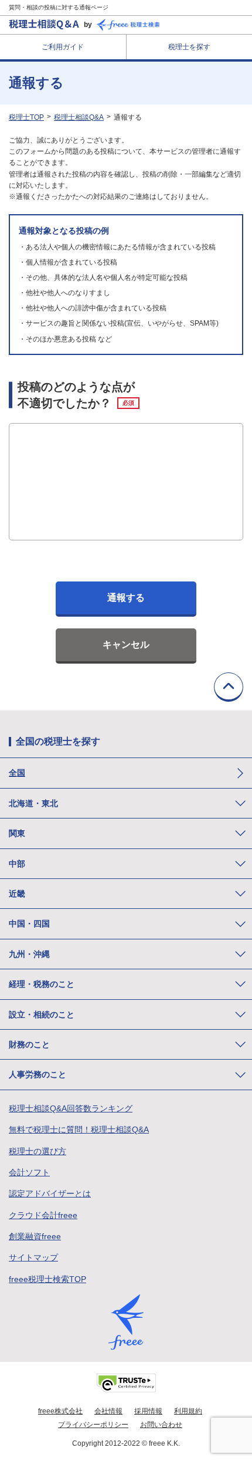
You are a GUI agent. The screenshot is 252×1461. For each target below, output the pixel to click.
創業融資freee (35, 1236)
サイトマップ (33, 1257)
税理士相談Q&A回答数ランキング (70, 1108)
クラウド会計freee (43, 1215)
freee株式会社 (60, 1411)
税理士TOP (26, 117)
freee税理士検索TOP (47, 1279)
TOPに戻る (228, 687)
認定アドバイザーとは (50, 1193)
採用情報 (148, 1411)
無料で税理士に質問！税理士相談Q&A (79, 1129)
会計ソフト (29, 1172)
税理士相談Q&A (79, 117)
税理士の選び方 (37, 1151)
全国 (17, 772)
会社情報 (108, 1411)
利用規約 (188, 1411)
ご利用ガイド (63, 47)
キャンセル (126, 645)
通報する (126, 598)
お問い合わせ (161, 1425)
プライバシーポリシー (93, 1425)
